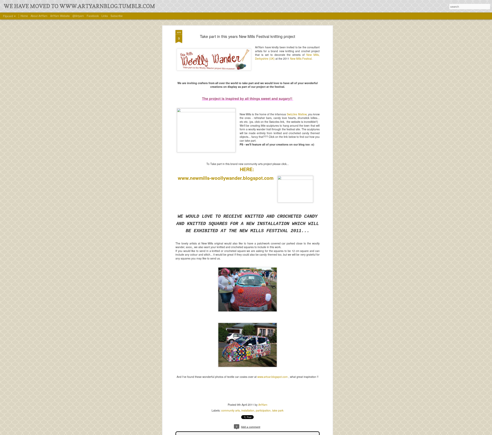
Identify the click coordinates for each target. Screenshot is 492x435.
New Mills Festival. (301, 58)
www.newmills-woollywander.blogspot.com (225, 178)
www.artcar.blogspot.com (272, 377)
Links (104, 16)
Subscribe (117, 16)
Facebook (93, 16)
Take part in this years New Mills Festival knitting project (247, 36)
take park (277, 410)
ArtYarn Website (60, 16)
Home (24, 16)
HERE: (247, 169)
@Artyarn (78, 16)
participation (263, 410)
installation (247, 410)
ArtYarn (262, 405)
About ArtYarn (39, 16)
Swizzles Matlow (296, 114)
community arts (230, 410)
